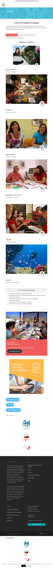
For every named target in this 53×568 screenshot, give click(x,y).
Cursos (29, 472)
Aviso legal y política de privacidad (35, 520)
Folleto (10, 405)
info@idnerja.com (31, 516)
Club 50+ (9, 518)
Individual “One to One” (13, 515)
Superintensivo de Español (14, 512)
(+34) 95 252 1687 (31, 515)
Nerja (29, 469)
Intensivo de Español (12, 509)
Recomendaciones (13, 410)
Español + (9, 520)
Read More (29, 565)
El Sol (29, 480)
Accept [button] (23, 565)
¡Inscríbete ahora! (14, 351)
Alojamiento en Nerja (33, 475)
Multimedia (31, 478)
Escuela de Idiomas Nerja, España (35, 466)
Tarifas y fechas (13, 400)
